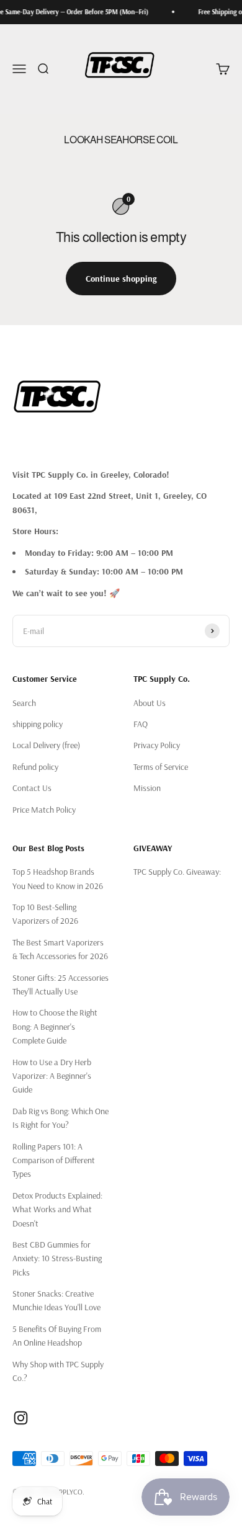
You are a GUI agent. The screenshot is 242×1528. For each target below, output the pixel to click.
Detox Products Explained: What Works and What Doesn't (57, 1209)
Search (24, 702)
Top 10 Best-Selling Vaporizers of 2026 (45, 913)
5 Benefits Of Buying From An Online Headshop (56, 1335)
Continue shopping (121, 278)
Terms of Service (160, 766)
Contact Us (32, 787)
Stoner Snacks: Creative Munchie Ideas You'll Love (56, 1300)
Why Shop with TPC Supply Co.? (58, 1371)
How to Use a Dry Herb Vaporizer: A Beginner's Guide (51, 1076)
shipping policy (37, 724)
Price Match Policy (44, 809)
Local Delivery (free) (46, 745)
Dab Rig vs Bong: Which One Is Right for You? (60, 1118)
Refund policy (35, 766)
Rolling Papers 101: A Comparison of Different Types (53, 1160)
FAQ (140, 724)
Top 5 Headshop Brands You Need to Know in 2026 (57, 878)
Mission (147, 787)
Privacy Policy (156, 745)
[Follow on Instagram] (20, 1418)
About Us (149, 702)
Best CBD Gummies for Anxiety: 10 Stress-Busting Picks (57, 1258)
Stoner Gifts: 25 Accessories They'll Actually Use (60, 984)
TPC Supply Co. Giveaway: (177, 871)
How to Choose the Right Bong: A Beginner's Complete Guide (54, 1026)
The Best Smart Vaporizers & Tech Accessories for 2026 (60, 949)
